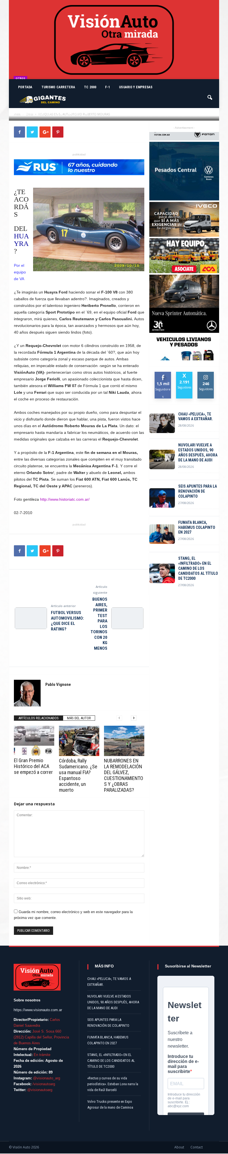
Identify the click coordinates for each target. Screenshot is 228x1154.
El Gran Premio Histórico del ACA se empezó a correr (33, 766)
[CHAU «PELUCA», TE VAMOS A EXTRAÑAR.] (162, 423)
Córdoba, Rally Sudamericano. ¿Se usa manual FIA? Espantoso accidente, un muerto (78, 775)
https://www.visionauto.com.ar (38, 1010)
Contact (196, 1147)
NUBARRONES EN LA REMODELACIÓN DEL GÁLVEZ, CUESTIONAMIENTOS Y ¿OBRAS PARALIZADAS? (123, 775)
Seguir (206, 374)
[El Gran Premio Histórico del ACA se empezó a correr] (34, 741)
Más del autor (79, 718)
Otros (20, 78)
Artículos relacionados (38, 718)
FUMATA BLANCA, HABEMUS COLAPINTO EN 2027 (196, 527)
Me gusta (163, 376)
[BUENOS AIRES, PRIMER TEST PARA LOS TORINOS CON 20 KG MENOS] (127, 618)
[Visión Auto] (114, 39)
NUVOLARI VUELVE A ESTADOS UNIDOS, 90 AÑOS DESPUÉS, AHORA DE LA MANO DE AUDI (197, 452)
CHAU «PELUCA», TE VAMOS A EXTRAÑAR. (195, 416)
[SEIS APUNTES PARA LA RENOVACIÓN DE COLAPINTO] (162, 498)
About (179, 1147)
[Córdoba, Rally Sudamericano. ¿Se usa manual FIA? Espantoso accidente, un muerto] (79, 741)
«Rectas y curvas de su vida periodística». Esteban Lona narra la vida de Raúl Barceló (112, 1084)
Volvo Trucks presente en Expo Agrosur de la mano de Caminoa (110, 1104)
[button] (210, 95)
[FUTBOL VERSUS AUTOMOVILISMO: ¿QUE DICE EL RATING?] (31, 618)
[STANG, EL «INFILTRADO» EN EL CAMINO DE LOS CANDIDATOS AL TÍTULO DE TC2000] (162, 573)
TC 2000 (90, 87)
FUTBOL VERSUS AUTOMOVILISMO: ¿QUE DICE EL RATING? (67, 621)
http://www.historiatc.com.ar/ (65, 499)
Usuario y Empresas (135, 87)
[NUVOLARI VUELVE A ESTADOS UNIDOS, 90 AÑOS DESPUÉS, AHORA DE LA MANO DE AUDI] (162, 459)
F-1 (107, 87)
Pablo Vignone (31, 113)
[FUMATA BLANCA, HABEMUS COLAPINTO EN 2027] (162, 534)
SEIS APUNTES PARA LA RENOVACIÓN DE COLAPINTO (197, 491)
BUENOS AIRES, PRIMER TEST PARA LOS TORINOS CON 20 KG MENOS (99, 624)
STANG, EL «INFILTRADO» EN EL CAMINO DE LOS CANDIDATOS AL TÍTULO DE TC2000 (198, 568)
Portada (25, 87)
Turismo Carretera (58, 87)
